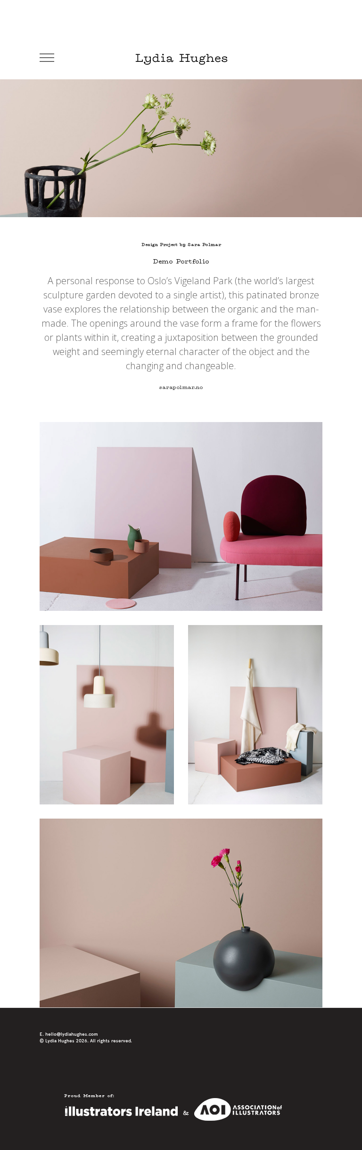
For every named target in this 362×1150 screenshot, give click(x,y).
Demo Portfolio (181, 261)
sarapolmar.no (181, 387)
